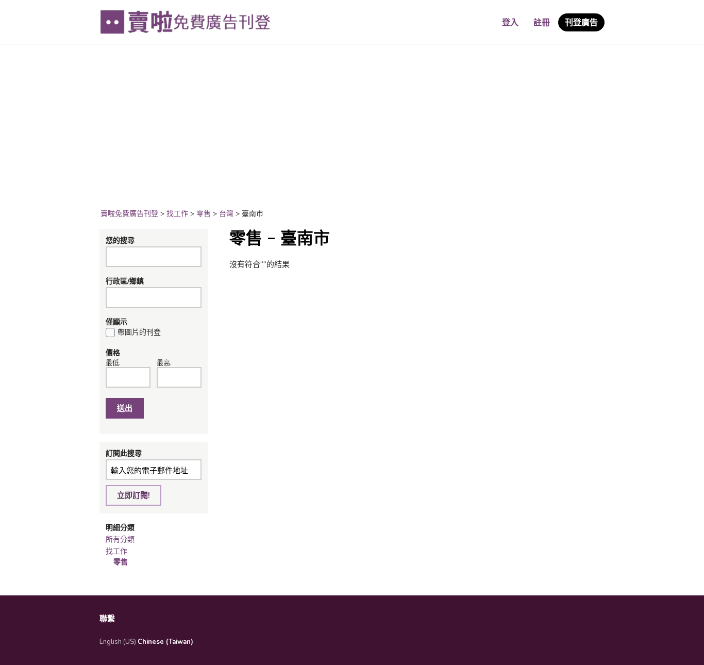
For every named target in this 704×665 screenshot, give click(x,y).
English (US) (117, 641)
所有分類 (120, 539)
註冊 (541, 22)
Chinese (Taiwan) (165, 641)
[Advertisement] (352, 127)
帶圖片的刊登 (139, 332)
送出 (124, 408)
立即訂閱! (133, 495)
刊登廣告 (581, 22)
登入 (510, 22)
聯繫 (107, 618)
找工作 (116, 551)
